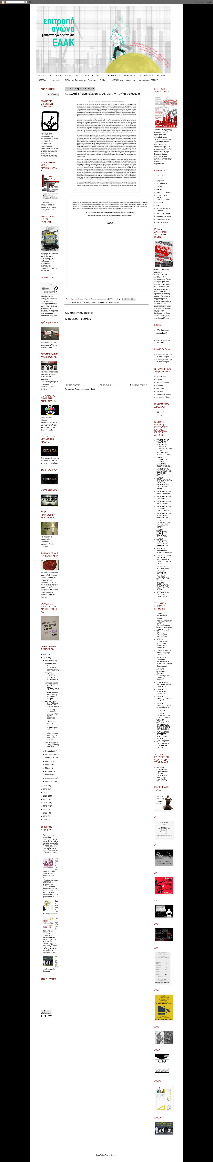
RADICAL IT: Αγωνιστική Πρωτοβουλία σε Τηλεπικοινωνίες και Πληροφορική (164, 662)
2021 (45, 654)
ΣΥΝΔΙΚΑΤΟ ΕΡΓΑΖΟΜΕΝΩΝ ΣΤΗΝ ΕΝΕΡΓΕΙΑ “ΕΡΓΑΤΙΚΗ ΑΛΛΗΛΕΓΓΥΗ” (163, 718)
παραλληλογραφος (163, 394)
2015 (45, 799)
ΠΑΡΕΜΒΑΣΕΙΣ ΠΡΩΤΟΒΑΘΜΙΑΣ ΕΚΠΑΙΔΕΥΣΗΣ (163, 727)
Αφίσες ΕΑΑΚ (161, 333)
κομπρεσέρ (160, 388)
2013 (45, 806)
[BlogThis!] (126, 299)
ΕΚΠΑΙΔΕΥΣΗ (114, 75)
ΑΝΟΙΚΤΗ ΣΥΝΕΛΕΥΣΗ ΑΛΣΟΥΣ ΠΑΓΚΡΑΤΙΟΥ (161, 533)
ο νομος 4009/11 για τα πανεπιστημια (164, 361)
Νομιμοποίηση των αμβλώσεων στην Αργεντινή (52, 667)
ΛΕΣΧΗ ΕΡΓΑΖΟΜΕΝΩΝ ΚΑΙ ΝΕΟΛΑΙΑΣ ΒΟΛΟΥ (163, 524)
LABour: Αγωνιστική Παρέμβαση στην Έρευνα (164, 653)
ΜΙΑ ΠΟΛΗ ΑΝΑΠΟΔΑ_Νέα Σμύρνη (162, 578)
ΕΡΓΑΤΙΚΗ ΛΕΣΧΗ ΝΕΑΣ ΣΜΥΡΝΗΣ (163, 492)
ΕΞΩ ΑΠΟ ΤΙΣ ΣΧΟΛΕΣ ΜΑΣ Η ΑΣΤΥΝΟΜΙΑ (52, 704)
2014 (45, 803)
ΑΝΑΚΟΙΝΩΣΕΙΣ (77, 302)
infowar (159, 379)
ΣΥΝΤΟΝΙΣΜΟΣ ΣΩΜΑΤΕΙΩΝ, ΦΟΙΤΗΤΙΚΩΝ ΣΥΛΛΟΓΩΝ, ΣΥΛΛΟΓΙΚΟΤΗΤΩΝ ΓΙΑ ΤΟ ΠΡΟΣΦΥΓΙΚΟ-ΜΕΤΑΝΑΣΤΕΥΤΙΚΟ (164, 447)
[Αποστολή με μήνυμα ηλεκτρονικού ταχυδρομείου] (123, 299)
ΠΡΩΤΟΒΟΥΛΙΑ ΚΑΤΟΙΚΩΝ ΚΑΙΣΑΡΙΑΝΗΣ (162, 594)
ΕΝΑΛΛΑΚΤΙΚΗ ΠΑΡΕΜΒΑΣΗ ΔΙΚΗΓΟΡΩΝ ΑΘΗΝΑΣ (162, 735)
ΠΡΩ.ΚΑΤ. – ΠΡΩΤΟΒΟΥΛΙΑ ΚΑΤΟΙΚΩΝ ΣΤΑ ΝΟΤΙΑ (162, 586)
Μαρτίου (48, 775)
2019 (45, 786)
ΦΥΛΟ (158, 206)
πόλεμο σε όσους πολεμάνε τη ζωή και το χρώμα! (51, 695)
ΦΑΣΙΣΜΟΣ (160, 203)
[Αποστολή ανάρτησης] (119, 299)
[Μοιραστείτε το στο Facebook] (131, 299)
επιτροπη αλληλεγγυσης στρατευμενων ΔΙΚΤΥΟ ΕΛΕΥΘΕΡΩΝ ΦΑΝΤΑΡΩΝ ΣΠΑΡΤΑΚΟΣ (162, 774)
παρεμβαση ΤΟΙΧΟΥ (148, 80)
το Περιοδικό (161, 377)
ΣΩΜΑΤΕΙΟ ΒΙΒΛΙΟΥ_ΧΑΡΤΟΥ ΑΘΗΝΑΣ (163, 699)
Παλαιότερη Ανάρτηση (139, 385)
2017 (45, 793)
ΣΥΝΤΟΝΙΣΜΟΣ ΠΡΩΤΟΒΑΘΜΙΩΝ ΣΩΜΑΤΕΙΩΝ (163, 684)
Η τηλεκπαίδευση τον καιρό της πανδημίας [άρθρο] (51, 736)
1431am (159, 415)
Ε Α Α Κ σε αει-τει (93, 75)
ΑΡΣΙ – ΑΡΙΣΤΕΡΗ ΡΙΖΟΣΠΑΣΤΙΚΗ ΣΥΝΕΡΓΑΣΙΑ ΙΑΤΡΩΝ (163, 744)
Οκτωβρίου (49, 755)
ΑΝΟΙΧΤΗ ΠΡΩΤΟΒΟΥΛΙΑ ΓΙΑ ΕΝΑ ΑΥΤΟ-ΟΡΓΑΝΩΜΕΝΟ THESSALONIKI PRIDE (164, 483)
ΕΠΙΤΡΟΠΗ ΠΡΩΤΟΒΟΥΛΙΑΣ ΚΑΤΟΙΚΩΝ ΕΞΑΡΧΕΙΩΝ (163, 570)
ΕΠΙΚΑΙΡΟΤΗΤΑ (146, 75)
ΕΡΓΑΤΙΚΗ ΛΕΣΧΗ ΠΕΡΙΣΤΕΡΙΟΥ (163, 502)
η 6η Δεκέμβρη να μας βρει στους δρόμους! (52, 745)
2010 (45, 816)
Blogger (114, 1155)
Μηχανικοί (55, 80)
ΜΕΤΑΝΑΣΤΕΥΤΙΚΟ (164, 193)
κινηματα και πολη (163, 216)
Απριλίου (49, 771)
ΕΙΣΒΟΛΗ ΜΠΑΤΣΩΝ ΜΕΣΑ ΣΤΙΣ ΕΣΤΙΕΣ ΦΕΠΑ (51, 676)
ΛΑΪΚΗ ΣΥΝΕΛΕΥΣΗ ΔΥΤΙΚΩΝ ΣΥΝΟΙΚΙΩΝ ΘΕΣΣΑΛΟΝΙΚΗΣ (163, 462)
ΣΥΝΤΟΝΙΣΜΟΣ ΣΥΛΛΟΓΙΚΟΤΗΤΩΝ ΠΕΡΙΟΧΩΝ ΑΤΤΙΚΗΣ (164, 472)
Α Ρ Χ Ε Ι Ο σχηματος (67, 75)
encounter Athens (163, 397)
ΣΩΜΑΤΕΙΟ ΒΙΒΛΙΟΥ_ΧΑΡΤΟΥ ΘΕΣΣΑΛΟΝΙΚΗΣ (163, 706)
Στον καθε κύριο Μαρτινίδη (49, 836)
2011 (45, 813)
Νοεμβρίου (49, 751)
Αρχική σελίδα (105, 385)
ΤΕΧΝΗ (103, 80)
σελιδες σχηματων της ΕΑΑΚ (163, 341)
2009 (45, 820)
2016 (45, 796)
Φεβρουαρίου (50, 778)
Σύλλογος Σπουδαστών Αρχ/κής (80, 80)
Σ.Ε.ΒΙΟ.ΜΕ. (161, 711)
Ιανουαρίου (49, 782)
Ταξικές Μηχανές (162, 382)
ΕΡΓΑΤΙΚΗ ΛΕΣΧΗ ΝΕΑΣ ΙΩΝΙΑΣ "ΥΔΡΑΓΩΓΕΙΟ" (163, 516)
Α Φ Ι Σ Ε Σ (44, 75)
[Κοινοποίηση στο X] (129, 299)
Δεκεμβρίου (50, 661)
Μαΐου (48, 768)
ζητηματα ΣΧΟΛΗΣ (163, 214)
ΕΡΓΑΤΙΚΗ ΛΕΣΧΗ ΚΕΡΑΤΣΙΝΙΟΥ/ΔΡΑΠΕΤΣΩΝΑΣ (163, 509)
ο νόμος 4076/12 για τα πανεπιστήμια (164, 356)
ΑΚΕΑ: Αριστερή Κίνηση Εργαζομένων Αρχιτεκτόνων (162, 633)
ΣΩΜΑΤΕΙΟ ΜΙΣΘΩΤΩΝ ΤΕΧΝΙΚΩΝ (161, 691)
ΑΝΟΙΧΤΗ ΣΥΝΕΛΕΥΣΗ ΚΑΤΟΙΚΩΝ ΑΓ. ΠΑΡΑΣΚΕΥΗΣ (162, 542)
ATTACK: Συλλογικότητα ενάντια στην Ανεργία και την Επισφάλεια (162, 643)
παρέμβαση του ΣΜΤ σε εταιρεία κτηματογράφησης (52, 725)
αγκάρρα (159, 385)
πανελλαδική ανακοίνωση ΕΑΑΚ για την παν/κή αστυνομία (51, 714)
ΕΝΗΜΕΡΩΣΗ (129, 75)
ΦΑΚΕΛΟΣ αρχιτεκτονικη (122, 80)
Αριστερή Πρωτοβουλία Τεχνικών (161, 616)
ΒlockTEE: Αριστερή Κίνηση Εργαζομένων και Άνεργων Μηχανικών (164, 624)
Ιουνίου (48, 765)
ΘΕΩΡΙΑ (42, 80)
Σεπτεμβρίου (50, 758)
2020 (45, 658)
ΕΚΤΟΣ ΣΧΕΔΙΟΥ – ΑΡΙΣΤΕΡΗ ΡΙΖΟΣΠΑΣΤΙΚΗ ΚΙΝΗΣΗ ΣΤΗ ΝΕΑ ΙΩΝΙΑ (163, 559)
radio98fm (160, 412)
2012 (45, 809)
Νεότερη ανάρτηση (72, 385)
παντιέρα (159, 391)
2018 (45, 789)
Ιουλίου (48, 761)
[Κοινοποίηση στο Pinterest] (134, 299)
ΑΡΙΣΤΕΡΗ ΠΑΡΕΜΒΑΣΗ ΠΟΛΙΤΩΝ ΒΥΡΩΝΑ (164, 550)
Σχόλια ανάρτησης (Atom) (85, 389)
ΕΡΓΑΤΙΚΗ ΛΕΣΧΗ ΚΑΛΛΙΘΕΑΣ (163, 498)
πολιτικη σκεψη (162, 222)
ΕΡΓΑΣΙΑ (161, 75)
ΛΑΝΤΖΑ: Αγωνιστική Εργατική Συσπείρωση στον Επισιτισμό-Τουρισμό (163, 674)
